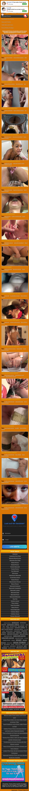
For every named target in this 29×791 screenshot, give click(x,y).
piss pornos (7, 644)
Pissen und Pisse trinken (8, 425)
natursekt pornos (8, 638)
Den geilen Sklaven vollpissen (9, 452)
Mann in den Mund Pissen (8, 214)
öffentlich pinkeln (11, 647)
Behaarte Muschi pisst (15, 558)
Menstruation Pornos (15, 581)
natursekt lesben (24, 634)
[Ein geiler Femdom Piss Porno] (14, 468)
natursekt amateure (19, 242)
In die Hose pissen (15, 577)
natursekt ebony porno (18, 163)
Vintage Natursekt (15, 616)
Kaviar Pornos (15, 579)
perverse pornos (17, 269)
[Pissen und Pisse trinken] (14, 415)
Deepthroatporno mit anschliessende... (11, 505)
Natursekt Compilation (15, 588)
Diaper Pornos (15, 562)
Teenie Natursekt (15, 609)
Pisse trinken (15, 603)
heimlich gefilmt (20, 627)
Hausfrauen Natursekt (15, 575)
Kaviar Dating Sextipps (8, 27)
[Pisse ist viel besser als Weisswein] (14, 336)
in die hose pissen (18, 629)
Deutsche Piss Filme (15, 560)
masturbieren (17, 631)
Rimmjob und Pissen (7, 81)
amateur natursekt (7, 622)
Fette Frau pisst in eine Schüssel (10, 373)
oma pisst (26, 638)
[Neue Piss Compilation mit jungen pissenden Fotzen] (14, 44)
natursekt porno (19, 401)
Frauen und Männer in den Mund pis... (11, 399)
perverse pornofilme (18, 137)
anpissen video (8, 163)
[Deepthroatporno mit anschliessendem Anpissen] (14, 494)
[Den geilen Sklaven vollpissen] (14, 441)
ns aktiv (17, 428)
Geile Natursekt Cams (7, 25)
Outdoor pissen (15, 601)
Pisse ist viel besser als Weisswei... (11, 346)
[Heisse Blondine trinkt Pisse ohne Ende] (14, 230)
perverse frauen (9, 57)
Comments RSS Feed (22, 13)
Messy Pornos (15, 584)
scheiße (12, 644)
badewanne (22, 624)
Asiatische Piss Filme (15, 556)
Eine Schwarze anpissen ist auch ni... (11, 161)
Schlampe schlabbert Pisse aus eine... (11, 293)
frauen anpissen (9, 110)
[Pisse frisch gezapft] (14, 256)
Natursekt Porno (15, 594)
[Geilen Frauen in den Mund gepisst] (14, 309)
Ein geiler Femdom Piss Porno (9, 478)
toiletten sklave (18, 644)
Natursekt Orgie (15, 592)
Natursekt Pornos (6, 16)
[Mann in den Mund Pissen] (14, 203)
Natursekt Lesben (15, 590)
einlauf (7, 626)
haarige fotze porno (18, 190)
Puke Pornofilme (15, 605)
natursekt (7, 295)
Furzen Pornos (15, 569)
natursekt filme (8, 269)
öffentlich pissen (21, 648)
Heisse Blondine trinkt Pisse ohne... (10, 240)
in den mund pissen (16, 216)
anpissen (7, 322)
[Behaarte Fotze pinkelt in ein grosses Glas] (14, 177)
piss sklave (18, 454)
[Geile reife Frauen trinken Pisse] (14, 97)
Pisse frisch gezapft (7, 267)
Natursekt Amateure (15, 586)
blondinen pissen (9, 242)
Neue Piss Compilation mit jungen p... (11, 55)
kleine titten (19, 348)
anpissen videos (13, 624)
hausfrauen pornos (9, 428)
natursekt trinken (19, 638)
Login (7, 13)
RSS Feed (14, 13)
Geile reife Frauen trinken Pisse (9, 108)
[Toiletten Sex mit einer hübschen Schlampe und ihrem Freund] (14, 124)
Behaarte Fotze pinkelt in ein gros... (10, 187)
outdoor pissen (6, 640)
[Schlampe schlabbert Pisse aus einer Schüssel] (14, 283)
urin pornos (20, 646)
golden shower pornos (10, 348)
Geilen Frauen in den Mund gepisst (10, 320)
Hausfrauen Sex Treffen (8, 19)
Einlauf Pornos (15, 564)
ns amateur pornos (15, 295)
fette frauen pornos (9, 375)
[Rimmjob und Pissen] (14, 71)
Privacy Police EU (23, 790)
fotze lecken (8, 216)
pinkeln (13, 640)
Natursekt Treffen (6, 22)
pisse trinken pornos (18, 57)
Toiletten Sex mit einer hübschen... (10, 134)
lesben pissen (9, 631)
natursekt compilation (13, 634)
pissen (19, 640)
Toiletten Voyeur (15, 614)
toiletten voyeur (6, 646)
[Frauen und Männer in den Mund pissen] (14, 388)
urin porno (13, 646)
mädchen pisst (11, 632)
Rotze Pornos (15, 607)
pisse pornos (9, 642)
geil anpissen (21, 626)
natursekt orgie (8, 636)
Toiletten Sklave (15, 611)
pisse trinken (19, 642)
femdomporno (8, 137)
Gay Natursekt (15, 571)
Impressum (14, 790)
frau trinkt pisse (8, 190)
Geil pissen (15, 573)
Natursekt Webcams (15, 596)
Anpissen (15, 554)
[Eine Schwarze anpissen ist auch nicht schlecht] (14, 150)
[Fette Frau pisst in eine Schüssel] (14, 362)
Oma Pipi (15, 599)
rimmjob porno (19, 84)
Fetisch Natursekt (15, 566)
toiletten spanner (25, 644)
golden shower (10, 627)
